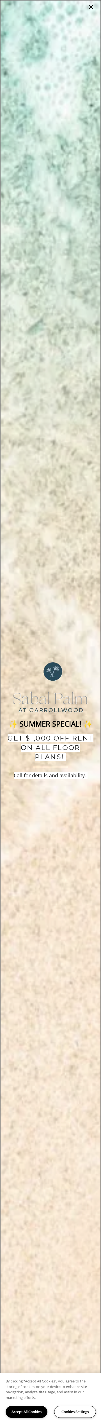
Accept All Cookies (27, 1411)
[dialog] (50, 711)
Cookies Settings (75, 1411)
